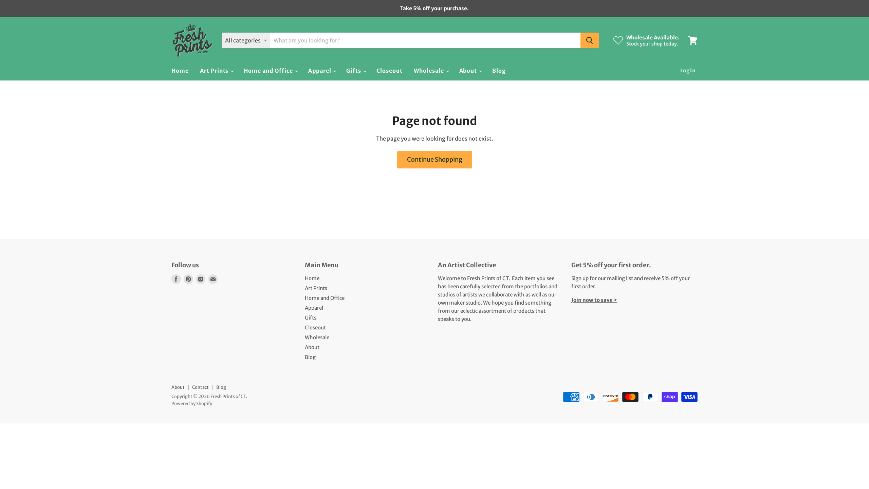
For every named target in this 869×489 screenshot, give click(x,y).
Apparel (320, 70)
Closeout (389, 70)
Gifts (354, 70)
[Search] (589, 40)
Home (180, 70)
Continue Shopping (434, 159)
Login (688, 70)
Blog (499, 70)
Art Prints (215, 70)
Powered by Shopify (191, 403)
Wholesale (429, 70)
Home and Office (269, 70)
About (469, 70)
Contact (200, 387)
